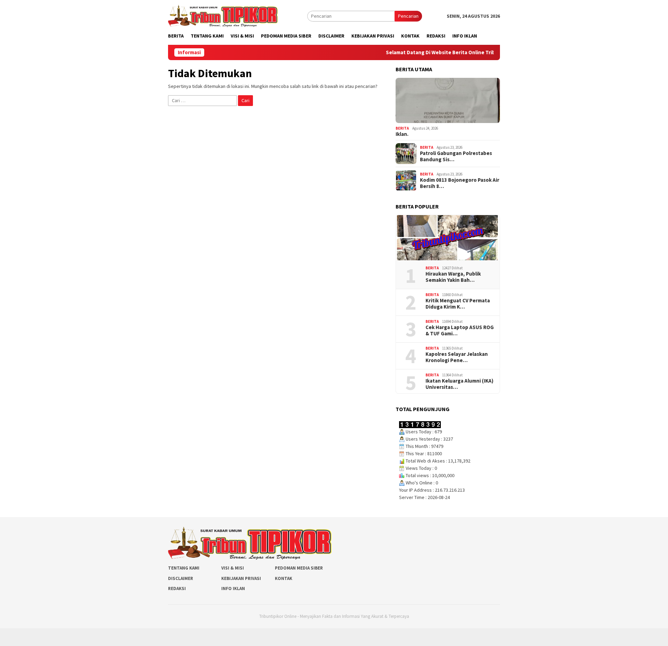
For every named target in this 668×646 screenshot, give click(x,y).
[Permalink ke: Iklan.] (448, 100)
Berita (402, 128)
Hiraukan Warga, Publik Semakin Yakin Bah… (453, 277)
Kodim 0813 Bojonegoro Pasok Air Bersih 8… (459, 183)
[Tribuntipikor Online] (223, 15)
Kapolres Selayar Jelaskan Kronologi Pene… (457, 357)
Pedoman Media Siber (299, 568)
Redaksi (177, 588)
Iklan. (402, 134)
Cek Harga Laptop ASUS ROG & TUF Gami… (460, 330)
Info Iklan (233, 588)
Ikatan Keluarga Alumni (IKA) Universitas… (459, 384)
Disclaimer (180, 578)
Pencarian (408, 16)
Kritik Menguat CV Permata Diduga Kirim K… (458, 303)
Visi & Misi (232, 568)
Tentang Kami (183, 568)
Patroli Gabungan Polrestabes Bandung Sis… (456, 156)
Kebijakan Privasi (241, 578)
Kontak (283, 578)
